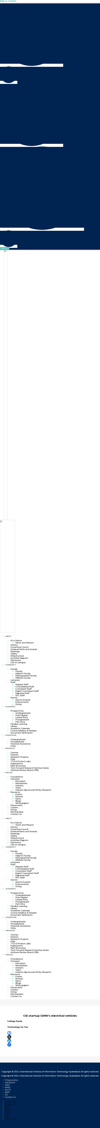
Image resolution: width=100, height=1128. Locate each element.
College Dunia (14, 1021)
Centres (14, 752)
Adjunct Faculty (23, 673)
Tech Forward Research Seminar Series (29, 768)
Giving (18, 704)
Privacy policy (11, 1080)
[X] (50, 1037)
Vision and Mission (24, 643)
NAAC (7, 1087)
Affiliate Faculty (23, 678)
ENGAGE (9, 772)
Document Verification (21, 733)
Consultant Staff (23, 689)
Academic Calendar (20, 728)
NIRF (7, 1092)
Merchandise (16, 812)
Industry (19, 785)
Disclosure (15, 660)
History (14, 645)
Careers (14, 807)
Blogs (18, 801)
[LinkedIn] (50, 1041)
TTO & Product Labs (20, 761)
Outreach (15, 779)
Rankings (15, 651)
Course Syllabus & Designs (23, 730)
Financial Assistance (20, 744)
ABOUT (8, 636)
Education (20, 781)
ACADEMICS (10, 707)
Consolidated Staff (24, 687)
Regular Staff (21, 684)
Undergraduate (22, 713)
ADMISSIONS (10, 735)
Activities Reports (19, 658)
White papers (22, 803)
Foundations (16, 777)
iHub (12, 759)
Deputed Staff (22, 693)
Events (18, 794)
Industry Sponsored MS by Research (33, 790)
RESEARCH (10, 748)
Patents (14, 755)
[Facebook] (50, 1033)
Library (13, 726)
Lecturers (15, 680)
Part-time (20, 722)
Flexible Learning (18, 724)
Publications (16, 763)
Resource (15, 792)
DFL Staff (20, 695)
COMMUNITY (10, 665)
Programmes (17, 711)
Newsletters (21, 783)
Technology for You (17, 1027)
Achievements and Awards (23, 649)
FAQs (13, 746)
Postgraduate (22, 720)
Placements (16, 805)
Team (18, 788)
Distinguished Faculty (26, 676)
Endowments (22, 702)
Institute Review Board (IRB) (24, 770)
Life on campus (18, 662)
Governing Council (19, 647)
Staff (12, 682)
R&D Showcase (18, 766)
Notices (19, 796)
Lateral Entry (21, 717)
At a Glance (16, 640)
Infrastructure (17, 656)
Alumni (13, 698)
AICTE (8, 1090)
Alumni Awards (22, 700)
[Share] (50, 1045)
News (18, 799)
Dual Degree (21, 715)
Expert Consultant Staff (27, 691)
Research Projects (19, 757)
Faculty (14, 669)
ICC (6, 1095)
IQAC (7, 1085)
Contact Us (16, 814)
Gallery (13, 654)
